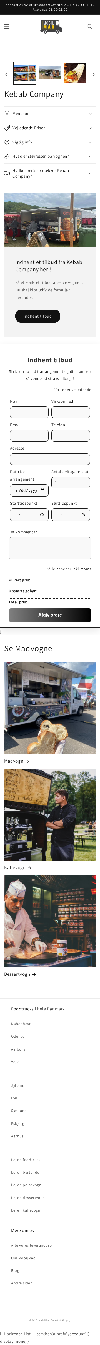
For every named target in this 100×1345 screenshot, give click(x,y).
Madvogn (13, 761)
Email (15, 424)
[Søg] (90, 26)
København (21, 1023)
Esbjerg (17, 1123)
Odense (18, 1036)
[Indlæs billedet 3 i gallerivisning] (75, 73)
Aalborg (18, 1049)
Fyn (14, 1098)
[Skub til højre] (94, 74)
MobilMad (44, 1320)
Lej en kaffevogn (26, 1210)
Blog (15, 1270)
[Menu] (7, 26)
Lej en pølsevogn (26, 1184)
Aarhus (17, 1135)
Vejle (15, 1061)
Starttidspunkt (23, 503)
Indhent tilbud (38, 316)
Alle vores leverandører (32, 1245)
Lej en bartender (26, 1172)
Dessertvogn (17, 974)
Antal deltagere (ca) (69, 471)
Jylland (17, 1085)
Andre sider (21, 1283)
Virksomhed (62, 401)
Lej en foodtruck (26, 1159)
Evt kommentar (23, 531)
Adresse (17, 448)
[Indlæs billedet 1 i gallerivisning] (25, 73)
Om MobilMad (23, 1257)
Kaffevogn (15, 867)
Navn (15, 401)
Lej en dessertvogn (28, 1197)
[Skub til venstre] (6, 74)
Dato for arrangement (22, 475)
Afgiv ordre (50, 615)
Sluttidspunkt (64, 503)
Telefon (58, 424)
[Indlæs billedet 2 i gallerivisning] (50, 73)
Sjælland (19, 1110)
